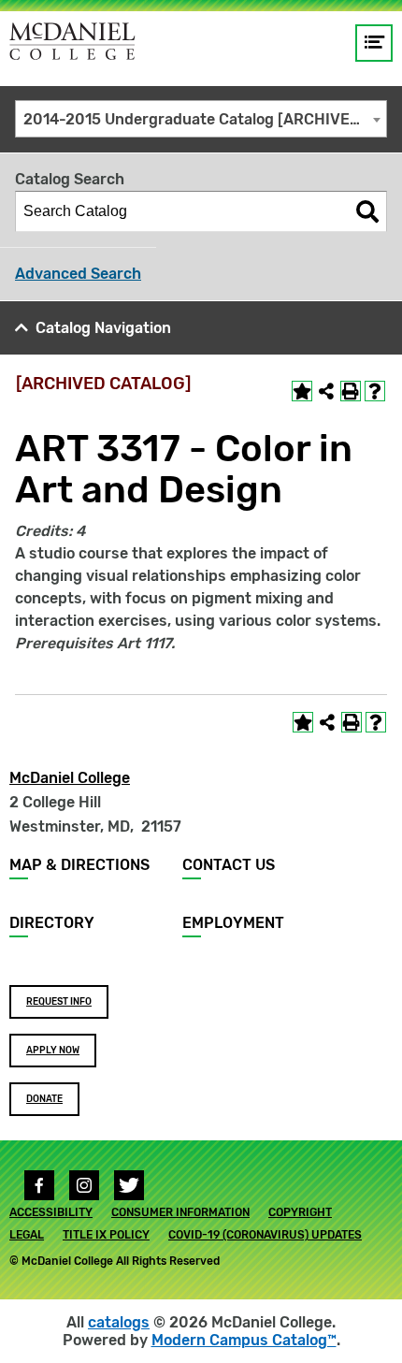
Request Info (59, 1002)
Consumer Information (180, 1212)
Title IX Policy (106, 1234)
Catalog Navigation (103, 328)
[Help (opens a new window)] (375, 391)
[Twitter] (129, 1185)
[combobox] (201, 119)
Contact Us (228, 865)
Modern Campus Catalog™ (244, 1340)
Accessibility (51, 1212)
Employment (233, 923)
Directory (51, 923)
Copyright (300, 1212)
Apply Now (52, 1050)
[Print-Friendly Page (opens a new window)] (350, 391)
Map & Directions (79, 865)
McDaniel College (69, 778)
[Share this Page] (326, 391)
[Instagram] (84, 1185)
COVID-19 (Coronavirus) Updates (265, 1234)
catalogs (119, 1322)
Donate (44, 1099)
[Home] (72, 41)
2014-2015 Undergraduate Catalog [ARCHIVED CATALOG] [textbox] (204, 119)
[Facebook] (39, 1185)
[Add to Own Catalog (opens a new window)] (302, 391)
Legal (26, 1234)
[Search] (367, 211)
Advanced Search (78, 274)
